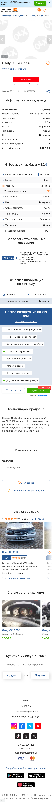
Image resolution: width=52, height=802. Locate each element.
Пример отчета (15, 390)
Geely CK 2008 (10, 552)
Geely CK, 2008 (11, 630)
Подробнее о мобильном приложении (26, 768)
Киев (41, 16)
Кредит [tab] (12, 675)
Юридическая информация (26, 716)
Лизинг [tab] (40, 675)
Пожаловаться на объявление (27, 490)
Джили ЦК (32, 16)
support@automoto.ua (26, 752)
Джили (22, 16)
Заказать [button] (40, 3)
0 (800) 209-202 (26, 744)
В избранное (27, 482)
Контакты (26, 706)
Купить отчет (41, 390)
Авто (15, 16)
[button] (49, 10)
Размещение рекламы (26, 711)
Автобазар (6, 16)
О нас (26, 700)
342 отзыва (38, 518)
